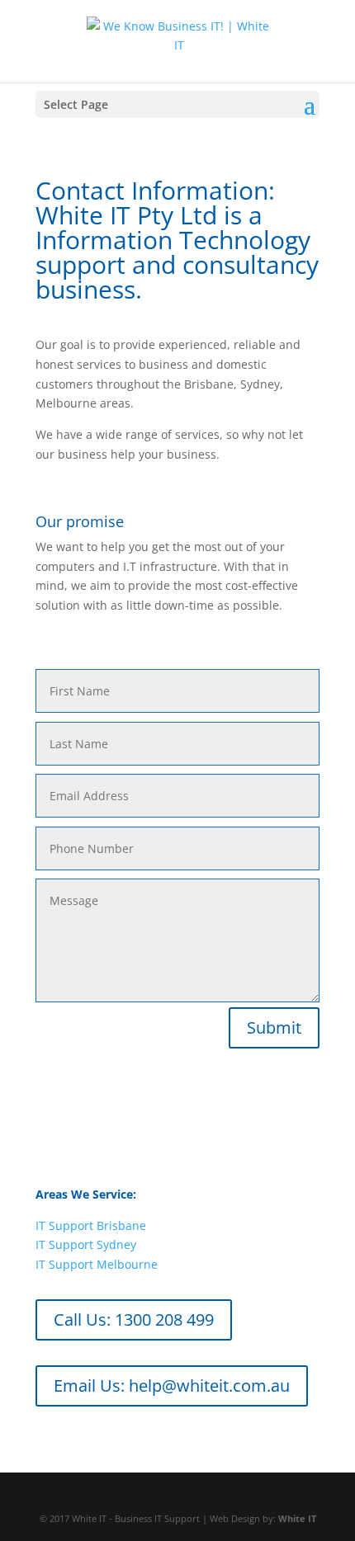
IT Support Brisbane (91, 1225)
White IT (297, 1518)
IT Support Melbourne (97, 1264)
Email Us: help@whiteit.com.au (172, 1385)
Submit (274, 1027)
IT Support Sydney (86, 1244)
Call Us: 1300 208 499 (134, 1319)
